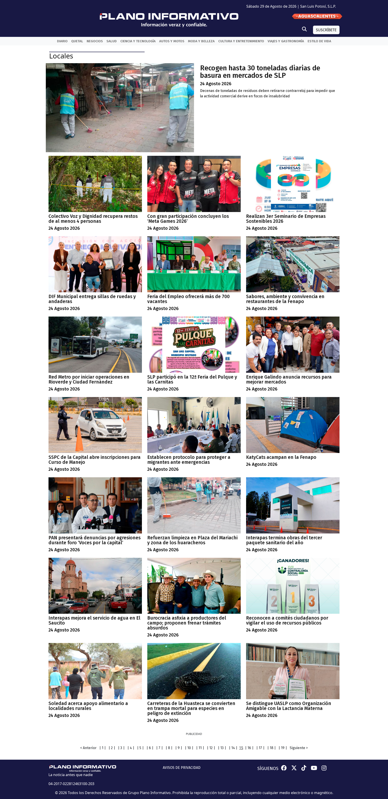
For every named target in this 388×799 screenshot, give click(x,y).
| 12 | (211, 748)
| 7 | (159, 748)
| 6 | (149, 748)
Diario (62, 41)
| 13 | (222, 748)
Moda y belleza (201, 41)
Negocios (95, 41)
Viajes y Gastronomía (286, 41)
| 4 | (130, 748)
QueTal (77, 41)
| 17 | (260, 748)
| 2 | (111, 748)
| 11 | (200, 748)
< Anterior (88, 748)
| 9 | (178, 748)
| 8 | (168, 748)
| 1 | (102, 748)
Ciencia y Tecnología (138, 41)
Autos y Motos (171, 41)
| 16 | (249, 748)
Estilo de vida (319, 41)
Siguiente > (299, 748)
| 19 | (282, 748)
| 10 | (189, 748)
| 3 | (121, 748)
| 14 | (233, 748)
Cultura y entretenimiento (241, 41)
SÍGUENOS (267, 768)
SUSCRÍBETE (326, 29)
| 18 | (271, 748)
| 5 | (140, 748)
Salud (111, 41)
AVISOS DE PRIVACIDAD (182, 768)
